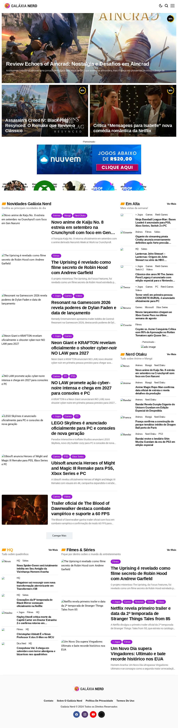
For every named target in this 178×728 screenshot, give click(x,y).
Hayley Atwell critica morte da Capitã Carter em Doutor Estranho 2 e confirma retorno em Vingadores (36, 620)
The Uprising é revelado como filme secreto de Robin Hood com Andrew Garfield (81, 267)
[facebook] (76, 714)
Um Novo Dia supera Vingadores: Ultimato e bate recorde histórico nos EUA (138, 653)
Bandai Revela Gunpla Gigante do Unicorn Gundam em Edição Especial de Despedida (155, 407)
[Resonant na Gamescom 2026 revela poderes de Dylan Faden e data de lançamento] (25, 309)
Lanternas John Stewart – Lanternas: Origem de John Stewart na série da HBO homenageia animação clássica (153, 257)
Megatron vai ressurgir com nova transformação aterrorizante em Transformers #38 (36, 585)
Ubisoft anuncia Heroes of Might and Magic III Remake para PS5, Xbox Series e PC (83, 468)
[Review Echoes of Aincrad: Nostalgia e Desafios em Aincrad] (89, 48)
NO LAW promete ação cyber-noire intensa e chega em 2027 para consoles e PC (81, 388)
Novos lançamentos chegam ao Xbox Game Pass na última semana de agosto (153, 315)
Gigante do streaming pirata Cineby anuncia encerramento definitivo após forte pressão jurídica (152, 239)
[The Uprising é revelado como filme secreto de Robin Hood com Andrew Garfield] (25, 269)
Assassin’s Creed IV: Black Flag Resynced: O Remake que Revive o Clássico (40, 125)
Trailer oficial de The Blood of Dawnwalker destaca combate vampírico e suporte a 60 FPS (80, 508)
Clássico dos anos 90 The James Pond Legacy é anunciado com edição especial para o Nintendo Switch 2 (154, 277)
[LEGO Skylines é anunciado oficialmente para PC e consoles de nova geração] (25, 429)
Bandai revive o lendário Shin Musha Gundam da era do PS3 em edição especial (155, 441)
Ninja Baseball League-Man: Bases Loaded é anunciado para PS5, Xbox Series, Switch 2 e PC (155, 222)
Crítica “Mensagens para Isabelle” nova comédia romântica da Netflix (132, 128)
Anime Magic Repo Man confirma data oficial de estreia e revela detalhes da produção (154, 390)
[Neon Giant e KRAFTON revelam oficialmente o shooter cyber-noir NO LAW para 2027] (25, 349)
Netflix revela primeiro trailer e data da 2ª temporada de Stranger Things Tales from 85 (141, 613)
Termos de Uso (125, 700)
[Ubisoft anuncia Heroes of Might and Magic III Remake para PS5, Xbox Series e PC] (25, 470)
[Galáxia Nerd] (20, 5)
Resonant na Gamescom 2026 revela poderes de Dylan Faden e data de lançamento (83, 307)
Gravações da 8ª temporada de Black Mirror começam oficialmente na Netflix (34, 602)
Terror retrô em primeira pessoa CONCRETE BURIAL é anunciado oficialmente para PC (155, 298)
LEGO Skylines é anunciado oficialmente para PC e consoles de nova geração (83, 428)
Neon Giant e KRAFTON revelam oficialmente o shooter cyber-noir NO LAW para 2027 (84, 347)
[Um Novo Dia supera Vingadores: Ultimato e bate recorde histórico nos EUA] (84, 655)
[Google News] (101, 714)
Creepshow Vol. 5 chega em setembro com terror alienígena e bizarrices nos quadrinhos (36, 651)
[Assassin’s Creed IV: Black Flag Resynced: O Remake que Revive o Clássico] (45, 111)
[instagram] (85, 714)
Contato (48, 700)
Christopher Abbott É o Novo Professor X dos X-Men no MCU (35, 636)
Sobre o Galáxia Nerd (69, 700)
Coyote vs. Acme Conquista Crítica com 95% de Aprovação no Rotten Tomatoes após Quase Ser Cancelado (155, 332)
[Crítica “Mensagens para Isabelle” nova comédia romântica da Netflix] (133, 111)
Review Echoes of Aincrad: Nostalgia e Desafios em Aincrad (77, 64)
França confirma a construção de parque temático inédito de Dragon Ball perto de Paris (155, 424)
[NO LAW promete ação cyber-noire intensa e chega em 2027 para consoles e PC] (25, 389)
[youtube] (93, 714)
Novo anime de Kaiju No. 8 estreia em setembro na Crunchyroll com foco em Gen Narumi (81, 227)
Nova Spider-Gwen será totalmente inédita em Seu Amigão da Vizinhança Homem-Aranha (37, 568)
